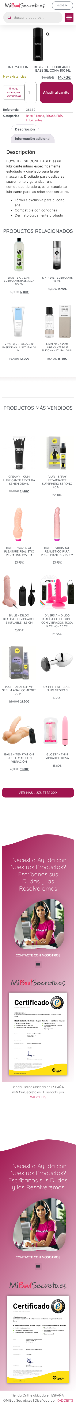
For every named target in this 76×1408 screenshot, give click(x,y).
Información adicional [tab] (32, 138)
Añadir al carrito (56, 92)
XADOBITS (38, 1097)
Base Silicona (35, 116)
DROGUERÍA (54, 116)
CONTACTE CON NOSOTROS (38, 955)
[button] (69, 17)
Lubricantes (34, 120)
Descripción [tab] (25, 129)
